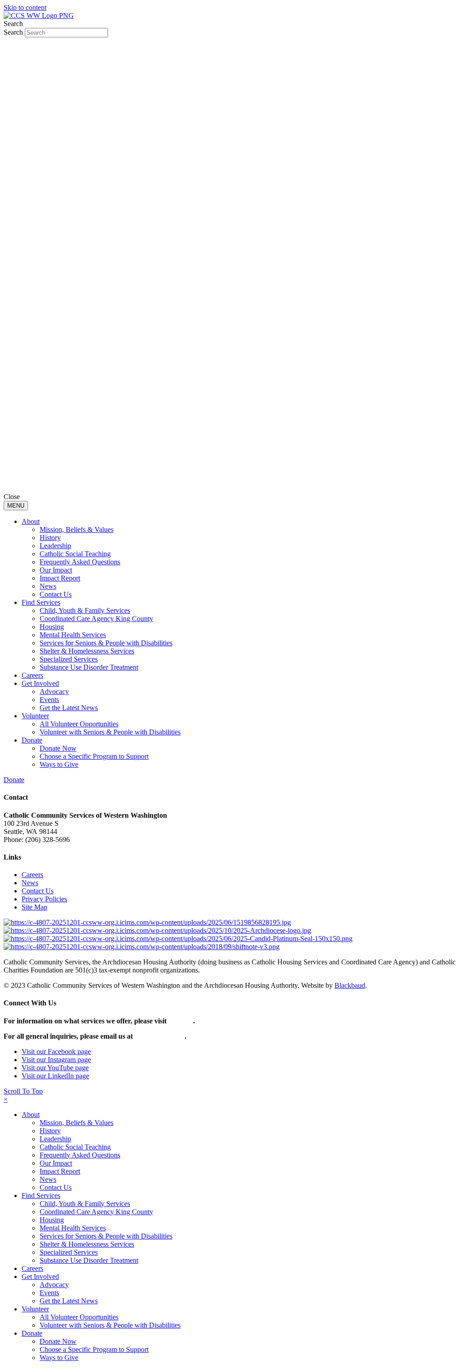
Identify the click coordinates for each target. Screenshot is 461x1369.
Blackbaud (349, 985)
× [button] (6, 1099)
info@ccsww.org (160, 1036)
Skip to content (25, 7)
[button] (23, 1091)
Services (180, 1021)
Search (14, 32)
